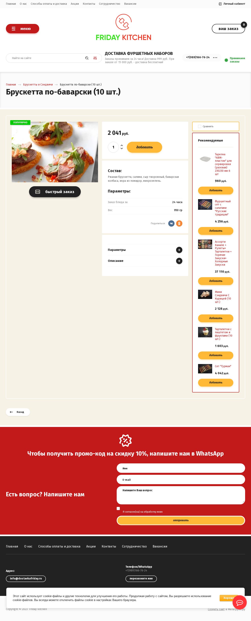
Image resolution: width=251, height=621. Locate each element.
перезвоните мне (141, 578)
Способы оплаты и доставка (49, 3)
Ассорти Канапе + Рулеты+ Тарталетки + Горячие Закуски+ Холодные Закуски (223, 253)
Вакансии (130, 3)
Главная (11, 3)
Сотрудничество (109, 3)
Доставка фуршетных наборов (139, 53)
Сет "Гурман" (223, 366)
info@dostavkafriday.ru (26, 578)
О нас (23, 3)
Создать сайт (216, 609)
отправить (181, 520)
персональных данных (176, 511)
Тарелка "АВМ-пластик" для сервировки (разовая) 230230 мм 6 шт (223, 164)
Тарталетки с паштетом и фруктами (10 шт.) (223, 334)
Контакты (89, 3)
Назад (20, 412)
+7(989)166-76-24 (136, 570)
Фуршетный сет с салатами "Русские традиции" (223, 208)
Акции (75, 3)
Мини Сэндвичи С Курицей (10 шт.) (223, 296)
